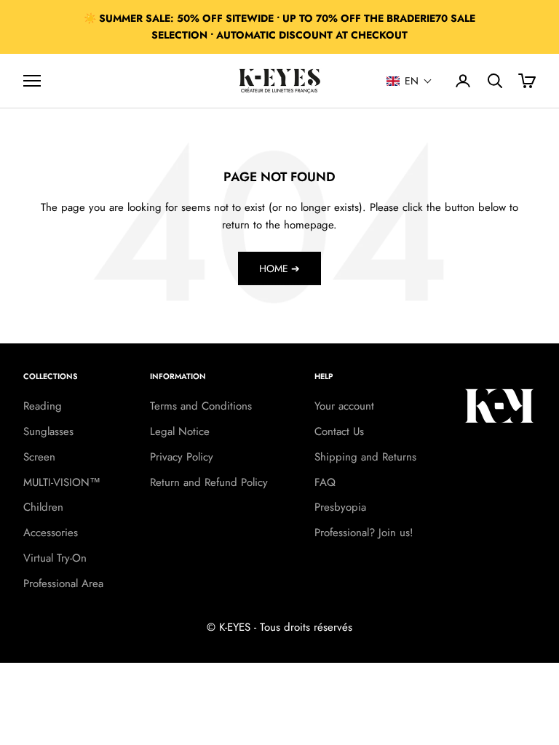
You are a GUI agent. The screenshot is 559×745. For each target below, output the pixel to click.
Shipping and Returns (365, 457)
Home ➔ (279, 268)
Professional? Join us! (363, 533)
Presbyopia (340, 507)
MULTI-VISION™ (61, 482)
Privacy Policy (181, 457)
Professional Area (63, 583)
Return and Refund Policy (209, 482)
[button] (409, 81)
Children (43, 507)
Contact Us (339, 431)
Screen (39, 457)
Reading (42, 406)
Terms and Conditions (201, 406)
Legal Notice (180, 431)
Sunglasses (48, 431)
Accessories (50, 533)
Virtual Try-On (55, 558)
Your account (344, 406)
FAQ (325, 482)
